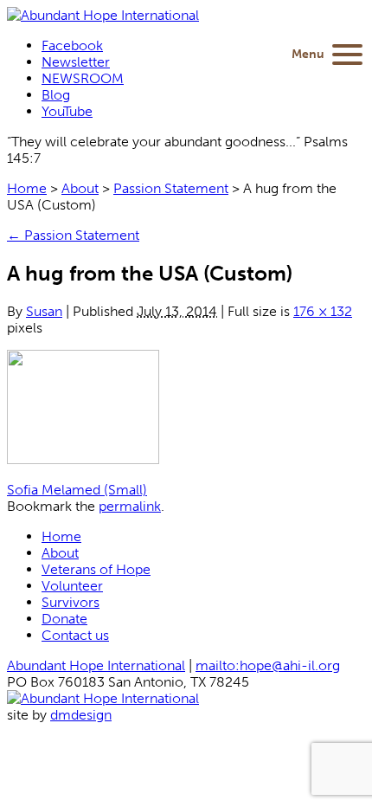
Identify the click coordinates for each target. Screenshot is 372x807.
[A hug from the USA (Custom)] (83, 459)
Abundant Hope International (96, 665)
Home (27, 188)
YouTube (67, 111)
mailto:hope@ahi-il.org (268, 665)
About (80, 188)
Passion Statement (170, 188)
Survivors (70, 602)
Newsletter (76, 62)
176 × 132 (322, 311)
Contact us (75, 635)
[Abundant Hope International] (103, 15)
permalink (130, 506)
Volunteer (72, 586)
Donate (64, 618)
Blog (56, 95)
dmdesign (81, 715)
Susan (44, 311)
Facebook (72, 45)
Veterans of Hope (96, 569)
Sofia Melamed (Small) (77, 489)
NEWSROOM (83, 78)
